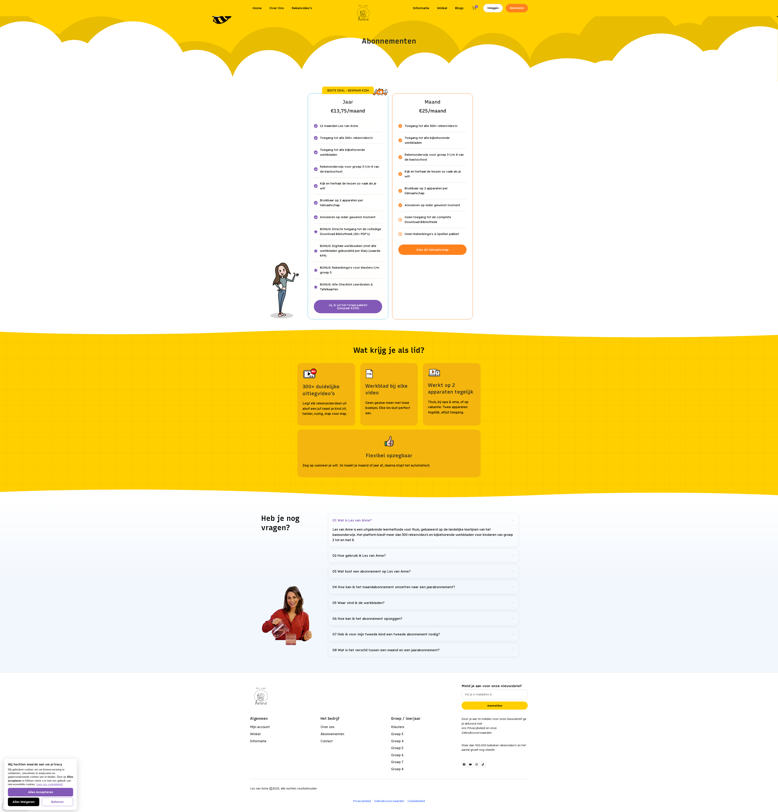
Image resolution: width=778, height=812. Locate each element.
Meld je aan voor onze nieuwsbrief (492, 686)
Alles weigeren (24, 802)
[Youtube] (470, 764)
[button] (348, 90)
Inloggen (493, 8)
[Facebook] (464, 764)
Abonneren (517, 8)
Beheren (57, 802)
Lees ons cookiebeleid (49, 784)
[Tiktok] (483, 764)
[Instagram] (476, 764)
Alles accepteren (40, 792)
